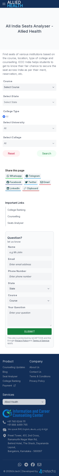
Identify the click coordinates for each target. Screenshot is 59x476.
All (7, 116)
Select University (13, 122)
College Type (11, 111)
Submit (29, 331)
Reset (11, 153)
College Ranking (16, 209)
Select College (12, 137)
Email (11, 259)
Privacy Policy (22, 340)
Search (46, 153)
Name (11, 247)
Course (7, 81)
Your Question (16, 307)
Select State (11, 96)
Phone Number (17, 271)
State (11, 283)
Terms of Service (41, 340)
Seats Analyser (16, 223)
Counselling (14, 216)
